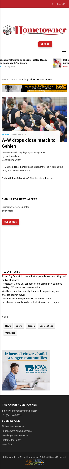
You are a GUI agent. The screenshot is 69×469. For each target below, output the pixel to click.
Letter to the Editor (11, 440)
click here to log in (42, 167)
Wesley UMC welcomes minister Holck (21, 287)
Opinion (31, 326)
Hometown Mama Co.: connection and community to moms (32, 283)
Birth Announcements (13, 426)
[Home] (34, 30)
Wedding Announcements (15, 435)
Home (5, 79)
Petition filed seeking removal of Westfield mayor (27, 298)
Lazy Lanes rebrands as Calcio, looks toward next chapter (31, 302)
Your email (7, 210)
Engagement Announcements (17, 431)
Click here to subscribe (41, 178)
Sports (13, 79)
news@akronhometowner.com (21, 411)
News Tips (7, 444)
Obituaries (10, 333)
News (53, 67)
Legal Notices (46, 326)
